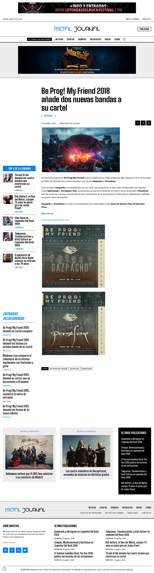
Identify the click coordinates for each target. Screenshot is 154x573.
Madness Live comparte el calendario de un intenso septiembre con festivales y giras (18, 361)
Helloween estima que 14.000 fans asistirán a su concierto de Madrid (29, 475)
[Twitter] (18, 550)
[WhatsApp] (148, 123)
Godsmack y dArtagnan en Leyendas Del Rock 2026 (132, 440)
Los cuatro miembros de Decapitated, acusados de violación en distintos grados (86, 472)
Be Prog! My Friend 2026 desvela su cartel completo (17, 329)
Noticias (19, 212)
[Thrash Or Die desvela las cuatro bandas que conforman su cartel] (8, 178)
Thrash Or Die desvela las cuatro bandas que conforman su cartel (24, 180)
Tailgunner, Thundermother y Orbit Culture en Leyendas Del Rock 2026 (24, 239)
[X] (143, 123)
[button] (124, 39)
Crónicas (19, 227)
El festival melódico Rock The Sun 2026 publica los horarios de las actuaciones (134, 462)
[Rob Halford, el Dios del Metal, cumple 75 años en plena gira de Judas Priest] (8, 199)
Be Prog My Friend (58, 369)
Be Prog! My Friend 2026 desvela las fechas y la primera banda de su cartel (17, 343)
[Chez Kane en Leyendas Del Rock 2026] (8, 221)
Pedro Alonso (9, 542)
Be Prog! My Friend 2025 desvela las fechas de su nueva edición (16, 409)
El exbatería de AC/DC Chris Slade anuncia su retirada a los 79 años (25, 259)
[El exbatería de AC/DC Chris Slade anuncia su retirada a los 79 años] (8, 258)
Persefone (87, 369)
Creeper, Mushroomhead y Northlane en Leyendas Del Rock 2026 (132, 450)
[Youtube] (25, 550)
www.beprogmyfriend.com (55, 219)
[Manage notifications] (4, 569)
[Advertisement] (19, 124)
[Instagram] (5, 550)
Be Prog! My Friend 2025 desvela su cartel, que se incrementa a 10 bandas (16, 378)
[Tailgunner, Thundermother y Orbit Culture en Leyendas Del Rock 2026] (8, 236)
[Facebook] (137, 123)
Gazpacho (74, 369)
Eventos (19, 190)
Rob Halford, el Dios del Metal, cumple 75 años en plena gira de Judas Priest (25, 202)
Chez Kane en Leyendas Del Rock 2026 (24, 220)
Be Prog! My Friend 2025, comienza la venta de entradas (16, 394)
